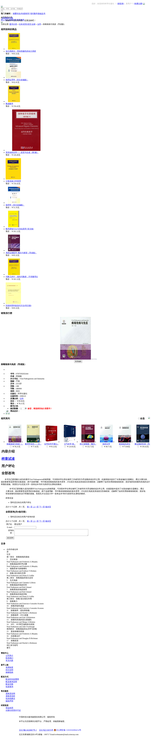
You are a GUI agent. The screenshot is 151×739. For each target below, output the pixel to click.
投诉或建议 (10, 698)
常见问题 (9, 660)
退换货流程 (10, 696)
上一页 (36, 507)
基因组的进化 (124, 444)
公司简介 (9, 656)
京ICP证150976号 (46, 730)
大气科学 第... (69, 444)
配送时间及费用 (12, 679)
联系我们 (9, 658)
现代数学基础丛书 (37, 14)
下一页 (42, 507)
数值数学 (9, 104)
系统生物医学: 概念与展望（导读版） (21, 253)
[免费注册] (138, 4)
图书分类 (13, 24)
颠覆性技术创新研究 (21, 14)
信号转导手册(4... (51, 444)
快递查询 (9, 687)
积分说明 (9, 670)
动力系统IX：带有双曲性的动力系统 (21, 51)
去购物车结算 (7, 18)
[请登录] (120, 4)
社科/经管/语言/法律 (27, 24)
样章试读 (8, 458)
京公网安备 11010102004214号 (68, 730)
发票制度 (9, 667)
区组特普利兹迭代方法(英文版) (18, 306)
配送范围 (9, 684)
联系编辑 (78, 361)
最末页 (48, 507)
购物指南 (9, 672)
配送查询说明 (11, 682)
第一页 (30, 507)
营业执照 (9, 708)
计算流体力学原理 (13, 181)
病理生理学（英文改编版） (17, 80)
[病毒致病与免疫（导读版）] (75, 359)
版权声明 (9, 701)
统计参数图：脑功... (88, 444)
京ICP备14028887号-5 (28, 730)
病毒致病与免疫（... (15, 444)
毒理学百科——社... (33, 444)
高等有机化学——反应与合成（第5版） (22, 152)
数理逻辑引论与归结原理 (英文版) (20, 229)
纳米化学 (106, 444)
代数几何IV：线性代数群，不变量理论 (22, 277)
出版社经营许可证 (13, 710)
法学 (39, 24)
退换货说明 (10, 694)
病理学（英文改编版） (15, 205)
